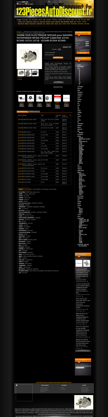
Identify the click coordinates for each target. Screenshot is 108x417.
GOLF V (80, 237)
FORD (79, 20)
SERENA (80, 159)
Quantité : (54, 49)
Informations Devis (58, 87)
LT (79, 229)
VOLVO (68, 24)
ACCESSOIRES (25, 20)
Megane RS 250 (82, 186)
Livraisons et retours (44, 387)
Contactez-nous (84, 391)
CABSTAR (81, 137)
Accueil (19, 20)
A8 (79, 75)
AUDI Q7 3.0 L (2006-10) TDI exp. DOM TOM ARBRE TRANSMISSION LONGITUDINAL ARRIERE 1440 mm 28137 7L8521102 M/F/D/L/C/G (82, 330)
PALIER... (21, 102)
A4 (79, 71)
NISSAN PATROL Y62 (83, 141)
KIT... (39, 102)
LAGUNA (80, 190)
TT (79, 85)
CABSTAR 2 (81, 193)
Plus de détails (58, 82)
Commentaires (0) (34, 111)
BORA (80, 233)
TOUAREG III (81, 222)
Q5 (79, 79)
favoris (60, 2)
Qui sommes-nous (85, 387)
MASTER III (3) (82, 181)
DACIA (64, 20)
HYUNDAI (20, 22)
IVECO (24, 22)
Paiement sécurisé (44, 389)
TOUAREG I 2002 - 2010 (84, 220)
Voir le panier (79, 33)
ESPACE (80, 182)
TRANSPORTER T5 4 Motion (83, 225)
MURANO (81, 147)
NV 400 (80, 144)
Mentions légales (84, 389)
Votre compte (30, 4)
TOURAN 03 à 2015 (83, 234)
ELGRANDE (81, 154)
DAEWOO (68, 20)
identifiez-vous (25, 2)
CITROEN (60, 20)
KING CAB (81, 163)
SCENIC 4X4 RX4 (82, 175)
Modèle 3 (81, 209)
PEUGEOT (79, 22)
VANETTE (81, 158)
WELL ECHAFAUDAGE (83, 246)
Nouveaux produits (80, 254)
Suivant (71, 98)
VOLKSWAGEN (74, 24)
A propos (69, 382)
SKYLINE (80, 155)
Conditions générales (85, 390)
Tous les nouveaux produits (83, 350)
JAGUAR (28, 22)
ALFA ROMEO (34, 20)
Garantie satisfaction (44, 390)
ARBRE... (66, 102)
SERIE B (80, 189)
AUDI (30, 20)
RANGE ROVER (21, 24)
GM (82, 20)
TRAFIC (80, 194)
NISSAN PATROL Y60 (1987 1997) (84, 139)
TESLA (60, 24)
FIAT (76, 20)
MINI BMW (81, 132)
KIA (38, 22)
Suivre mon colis (80, 367)
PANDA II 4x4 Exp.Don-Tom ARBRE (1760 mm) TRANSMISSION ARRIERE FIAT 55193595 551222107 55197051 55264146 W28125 (82, 317)
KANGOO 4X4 (81, 174)
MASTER (80, 185)
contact (49, 2)
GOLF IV (80, 238)
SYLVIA (80, 156)
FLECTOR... (48, 102)
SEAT (44, 24)
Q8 (79, 83)
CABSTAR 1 (81, 191)
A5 (79, 73)
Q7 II (80, 82)
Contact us (45, 382)
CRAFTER (81, 232)
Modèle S (81, 210)
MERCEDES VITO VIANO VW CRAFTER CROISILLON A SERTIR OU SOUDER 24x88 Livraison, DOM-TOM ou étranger (83, 342)
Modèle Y (81, 213)
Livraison (54, 382)
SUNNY (80, 160)
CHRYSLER (54, 20)
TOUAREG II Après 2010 (84, 221)
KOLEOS (80, 178)
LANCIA (35, 22)
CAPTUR (80, 176)
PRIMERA (81, 151)
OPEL (75, 22)
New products (39, 382)
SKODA (52, 24)
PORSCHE (84, 22)
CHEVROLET (49, 20)
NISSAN (71, 22)
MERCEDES (57, 22)
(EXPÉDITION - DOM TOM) (83, 24)
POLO (80, 236)
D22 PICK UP (81, 145)
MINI (62, 22)
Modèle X (81, 211)
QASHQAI (81, 148)
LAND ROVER (42, 22)
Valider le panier (82, 53)
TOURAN (80, 242)
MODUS (80, 183)
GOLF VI (80, 240)
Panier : (20, 4)
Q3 (79, 78)
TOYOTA (64, 24)
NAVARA (80, 162)
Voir (57, 107)
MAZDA (53, 22)
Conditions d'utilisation (62, 382)
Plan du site (42, 391)
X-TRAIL (80, 143)
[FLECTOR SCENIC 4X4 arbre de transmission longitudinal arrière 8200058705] (48, 101)
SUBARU (48, 24)
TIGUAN (80, 224)
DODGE (72, 20)
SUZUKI (56, 24)
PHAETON (81, 230)
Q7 (79, 81)
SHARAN (80, 241)
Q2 (79, 77)
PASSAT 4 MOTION (83, 228)
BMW (44, 20)
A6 (79, 74)
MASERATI (48, 22)
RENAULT (27, 24)
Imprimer (20, 77)
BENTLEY (40, 20)
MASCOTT (81, 187)
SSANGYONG (39, 24)
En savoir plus (22, 111)
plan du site (54, 2)
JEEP (31, 22)
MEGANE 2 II (81, 179)
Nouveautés (63, 389)
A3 (79, 70)
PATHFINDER (81, 150)
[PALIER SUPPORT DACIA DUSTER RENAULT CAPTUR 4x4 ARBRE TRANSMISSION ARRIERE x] (30, 101)
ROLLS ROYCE (33, 24)
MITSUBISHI (66, 22)
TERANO (80, 152)
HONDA (88, 20)
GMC (84, 20)
